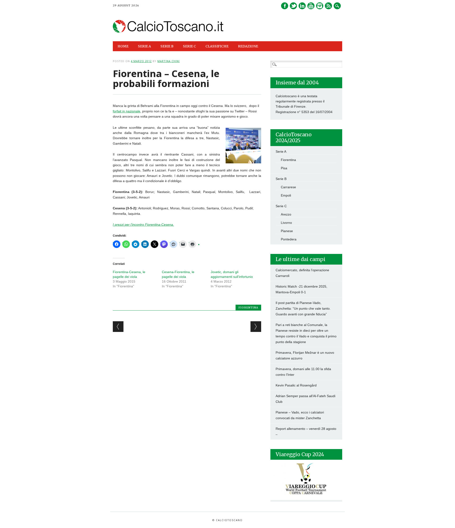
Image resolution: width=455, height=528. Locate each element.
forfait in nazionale (126, 111)
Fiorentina (248, 307)
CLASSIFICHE (216, 46)
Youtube (310, 5)
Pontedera (288, 239)
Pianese (287, 231)
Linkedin (302, 5)
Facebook (284, 5)
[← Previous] (118, 326)
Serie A (281, 151)
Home (123, 46)
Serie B (281, 179)
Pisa (284, 168)
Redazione (248, 46)
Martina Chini (168, 61)
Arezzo (286, 214)
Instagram (319, 5)
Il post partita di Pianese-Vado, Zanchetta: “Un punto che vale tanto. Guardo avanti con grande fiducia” (303, 308)
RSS (328, 5)
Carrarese (288, 187)
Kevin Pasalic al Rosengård (296, 385)
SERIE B (166, 46)
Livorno (286, 223)
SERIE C (189, 46)
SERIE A (144, 46)
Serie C (281, 206)
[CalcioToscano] (168, 31)
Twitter (293, 5)
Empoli (286, 195)
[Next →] (255, 326)
